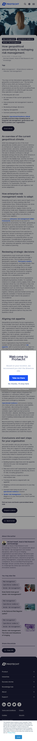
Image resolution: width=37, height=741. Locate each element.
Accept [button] (18, 737)
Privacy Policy (11, 732)
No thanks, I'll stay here (18, 384)
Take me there (18, 378)
